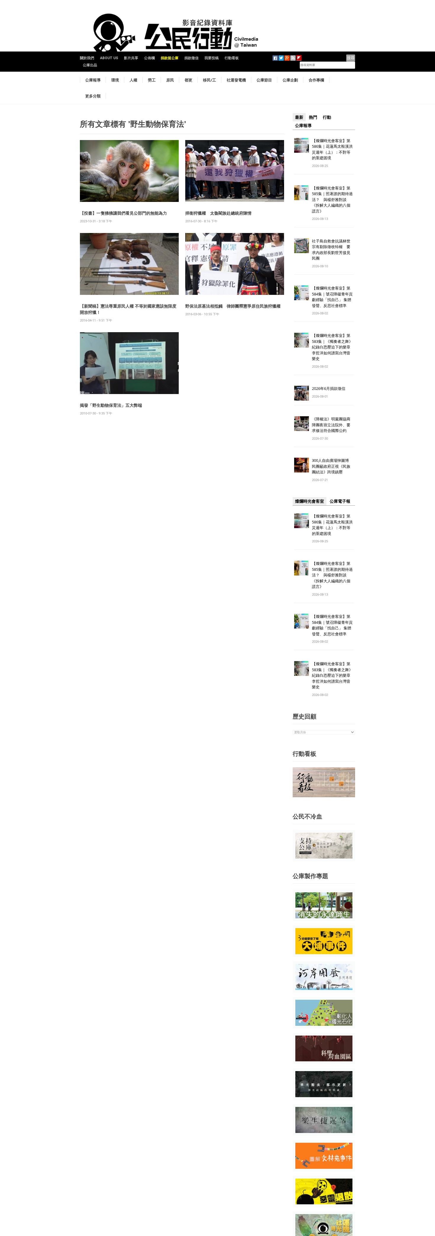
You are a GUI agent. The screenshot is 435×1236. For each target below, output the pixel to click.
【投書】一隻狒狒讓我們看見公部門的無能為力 (123, 213)
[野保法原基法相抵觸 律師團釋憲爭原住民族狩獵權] (234, 263)
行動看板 (232, 58)
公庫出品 (90, 65)
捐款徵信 (191, 58)
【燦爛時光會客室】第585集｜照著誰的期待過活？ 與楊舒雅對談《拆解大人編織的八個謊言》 (332, 199)
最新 (299, 117)
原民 (170, 80)
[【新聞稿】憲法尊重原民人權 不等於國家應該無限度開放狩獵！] (129, 263)
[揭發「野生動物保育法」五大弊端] (129, 363)
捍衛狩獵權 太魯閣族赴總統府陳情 (218, 213)
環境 (115, 80)
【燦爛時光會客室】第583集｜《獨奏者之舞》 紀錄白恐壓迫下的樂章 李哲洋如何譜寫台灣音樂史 (332, 347)
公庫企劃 (290, 80)
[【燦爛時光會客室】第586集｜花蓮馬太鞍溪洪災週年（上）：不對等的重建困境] (301, 145)
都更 (188, 80)
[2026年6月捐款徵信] (301, 393)
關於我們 (87, 58)
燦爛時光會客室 (309, 501)
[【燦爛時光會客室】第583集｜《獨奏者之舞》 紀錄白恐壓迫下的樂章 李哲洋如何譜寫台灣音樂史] (301, 340)
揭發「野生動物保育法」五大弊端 (111, 405)
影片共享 (131, 58)
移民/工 (209, 80)
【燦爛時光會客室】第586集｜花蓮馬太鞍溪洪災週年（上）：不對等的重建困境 (332, 149)
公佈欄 (149, 58)
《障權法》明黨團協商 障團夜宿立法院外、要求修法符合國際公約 (333, 424)
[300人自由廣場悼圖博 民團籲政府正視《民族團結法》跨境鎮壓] (301, 465)
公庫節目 (264, 80)
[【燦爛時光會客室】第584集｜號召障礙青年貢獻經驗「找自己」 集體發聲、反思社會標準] (301, 292)
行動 (327, 117)
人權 (133, 80)
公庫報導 (93, 80)
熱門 (313, 117)
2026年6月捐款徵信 (328, 388)
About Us (109, 58)
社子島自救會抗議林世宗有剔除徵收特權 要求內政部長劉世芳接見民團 (331, 249)
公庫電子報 (340, 501)
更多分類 (93, 96)
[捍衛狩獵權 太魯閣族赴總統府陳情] (234, 170)
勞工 (152, 80)
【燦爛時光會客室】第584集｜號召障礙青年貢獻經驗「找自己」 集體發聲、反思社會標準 (332, 296)
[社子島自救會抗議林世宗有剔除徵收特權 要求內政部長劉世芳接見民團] (301, 245)
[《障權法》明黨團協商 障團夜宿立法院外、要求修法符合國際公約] (301, 423)
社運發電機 (236, 80)
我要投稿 (211, 58)
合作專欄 (316, 80)
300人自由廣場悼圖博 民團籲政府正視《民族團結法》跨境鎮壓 (332, 466)
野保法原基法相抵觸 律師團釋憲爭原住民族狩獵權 (233, 306)
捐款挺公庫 (169, 58)
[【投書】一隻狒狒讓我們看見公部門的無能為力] (129, 170)
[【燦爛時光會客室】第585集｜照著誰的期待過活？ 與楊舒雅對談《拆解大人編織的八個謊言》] (301, 192)
